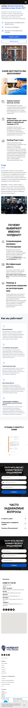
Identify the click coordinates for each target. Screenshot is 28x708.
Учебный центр (4, 692)
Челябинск (3, 671)
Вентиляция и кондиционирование (7, 682)
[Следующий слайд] (27, 444)
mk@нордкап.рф (7, 585)
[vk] (11, 610)
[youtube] (14, 610)
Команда (3, 696)
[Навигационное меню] (26, 2)
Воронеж (3, 667)
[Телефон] (6, 610)
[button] (14, 37)
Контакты (3, 695)
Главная (2, 691)
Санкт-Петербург (4, 663)
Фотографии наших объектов (6, 697)
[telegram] (9, 610)
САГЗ (2, 686)
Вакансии (3, 694)
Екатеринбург (3, 673)
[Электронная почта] (4, 610)
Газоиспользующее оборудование (7, 680)
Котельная (3, 678)
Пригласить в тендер (5, 699)
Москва (2, 665)
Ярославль (3, 669)
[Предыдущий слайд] (0, 444)
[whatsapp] (7, 655)
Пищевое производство (5, 684)
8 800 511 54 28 (9, 583)
